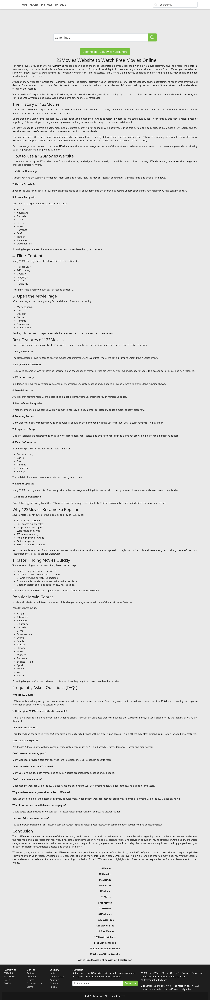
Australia (54, 980)
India (52, 973)
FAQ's (7, 980)
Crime (30, 986)
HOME (23, 4)
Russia (53, 986)
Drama (30, 980)
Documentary (34, 983)
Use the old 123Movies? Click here (105, 52)
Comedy (31, 976)
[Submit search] (152, 37)
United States (57, 976)
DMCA (7, 983)
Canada (54, 983)
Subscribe (130, 983)
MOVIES (34, 4)
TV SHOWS (46, 4)
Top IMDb (60, 4)
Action (30, 973)
